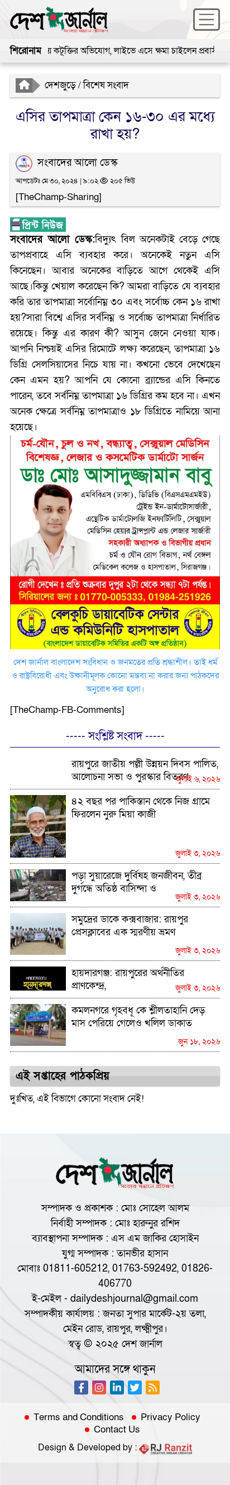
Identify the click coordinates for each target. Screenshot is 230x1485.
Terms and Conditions (78, 1417)
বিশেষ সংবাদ (106, 85)
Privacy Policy (170, 1417)
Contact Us (117, 1429)
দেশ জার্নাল (142, 1344)
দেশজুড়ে (60, 85)
